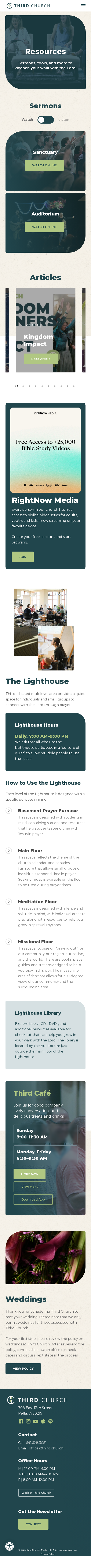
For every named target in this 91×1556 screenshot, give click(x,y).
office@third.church (46, 1448)
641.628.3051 (36, 1443)
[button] (9, 1546)
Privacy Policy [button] (47, 1554)
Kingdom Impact (38, 340)
